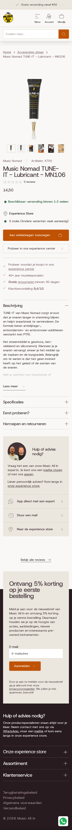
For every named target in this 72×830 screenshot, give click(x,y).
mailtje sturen (52, 470)
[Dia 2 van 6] (21, 148)
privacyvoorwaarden (22, 689)
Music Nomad (12, 161)
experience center (21, 269)
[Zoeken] (64, 34)
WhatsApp (10, 731)
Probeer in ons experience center (31, 248)
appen (28, 474)
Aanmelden (22, 666)
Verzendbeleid (14, 808)
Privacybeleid (13, 797)
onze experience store (24, 486)
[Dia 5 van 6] (51, 148)
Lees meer (10, 386)
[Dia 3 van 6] (31, 148)
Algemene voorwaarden (22, 803)
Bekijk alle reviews (33, 560)
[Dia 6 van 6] (61, 148)
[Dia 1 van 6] (11, 148)
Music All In (26, 818)
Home (7, 52)
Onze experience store (24, 751)
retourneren (26, 282)
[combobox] (30, 34)
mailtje (38, 731)
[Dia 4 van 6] (41, 148)
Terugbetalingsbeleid (20, 792)
